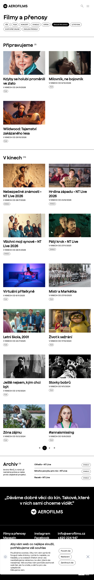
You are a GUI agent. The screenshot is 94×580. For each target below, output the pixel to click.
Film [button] (15, 24)
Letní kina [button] (76, 24)
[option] (62, 465)
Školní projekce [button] (61, 24)
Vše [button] (6, 24)
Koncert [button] (24, 24)
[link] (44, 448)
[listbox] (62, 471)
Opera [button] (45, 24)
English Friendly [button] (31, 29)
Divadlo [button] (36, 24)
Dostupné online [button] (12, 29)
